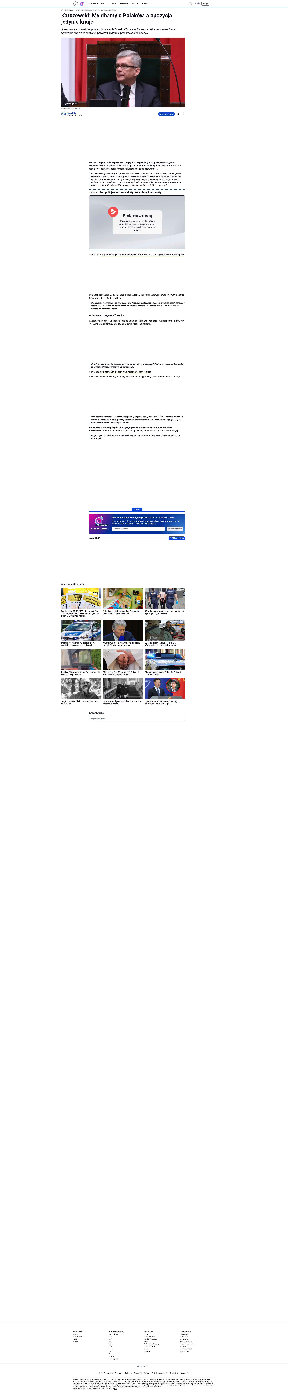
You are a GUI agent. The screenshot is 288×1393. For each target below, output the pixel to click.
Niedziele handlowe (150, 1336)
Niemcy (111, 1354)
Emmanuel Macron (186, 1341)
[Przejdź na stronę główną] (75, 5)
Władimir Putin (184, 1339)
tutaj (115, 1388)
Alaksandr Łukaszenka (187, 1344)
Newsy (146, 1334)
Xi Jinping (183, 1346)
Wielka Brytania (113, 1359)
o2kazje (104, 4)
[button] (197, 3)
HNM (74, 113)
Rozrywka (124, 4)
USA (110, 1351)
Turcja (110, 1339)
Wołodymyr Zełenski (186, 1349)
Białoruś (111, 1356)
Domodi (75, 1334)
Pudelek (75, 1341)
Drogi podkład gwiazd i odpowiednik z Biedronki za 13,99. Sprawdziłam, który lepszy (142, 254)
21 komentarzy (168, 114)
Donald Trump (184, 1336)
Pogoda (135, 4)
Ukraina (111, 1336)
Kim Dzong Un (184, 1334)
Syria (110, 1346)
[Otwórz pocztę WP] (190, 4)
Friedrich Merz (184, 1351)
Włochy (111, 1344)
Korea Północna (113, 1334)
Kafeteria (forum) (78, 1336)
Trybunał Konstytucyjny (151, 1344)
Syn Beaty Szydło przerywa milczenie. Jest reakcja (125, 371)
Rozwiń (136, 509)
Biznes (144, 4)
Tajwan (111, 1349)
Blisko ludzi (93, 4)
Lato (145, 1349)
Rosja (110, 1341)
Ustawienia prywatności (179, 1373)
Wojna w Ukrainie (149, 1346)
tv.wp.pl (75, 1339)
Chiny (146, 1341)
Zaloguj (205, 4)
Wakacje (147, 1351)
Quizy (114, 4)
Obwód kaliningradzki (151, 1339)
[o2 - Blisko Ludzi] (84, 4)
